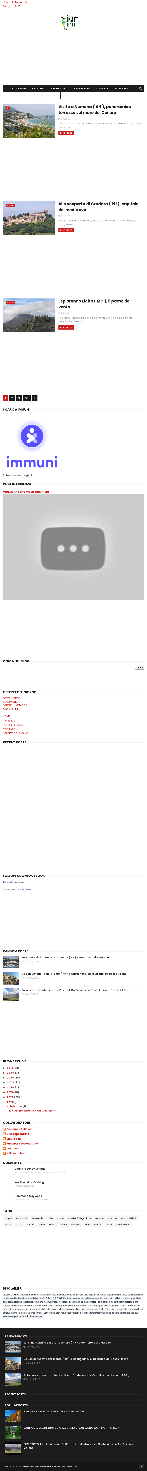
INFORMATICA (11, 702)
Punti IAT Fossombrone (22, 1143)
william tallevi (15, 1153)
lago (87, 1224)
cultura (30, 1224)
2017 (10, 1082)
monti (52, 1224)
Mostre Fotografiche (15, 2)
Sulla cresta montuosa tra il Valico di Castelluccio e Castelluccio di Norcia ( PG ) (75, 990)
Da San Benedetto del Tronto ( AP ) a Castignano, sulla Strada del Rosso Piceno (74, 974)
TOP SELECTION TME (18, 95)
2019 (10, 1092)
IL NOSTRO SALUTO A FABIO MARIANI (32, 1110)
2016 (10, 1077)
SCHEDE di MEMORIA (15, 705)
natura (8, 1224)
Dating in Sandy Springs (30, 1168)
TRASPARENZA (81, 88)
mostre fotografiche (79, 1218)
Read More (66, 132)
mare (42, 1224)
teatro (109, 1224)
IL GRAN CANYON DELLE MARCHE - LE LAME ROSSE (53, 1411)
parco (64, 1224)
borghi (10, 205)
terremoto (38, 1218)
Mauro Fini (13, 1139)
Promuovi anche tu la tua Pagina (17, 889)
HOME (6, 716)
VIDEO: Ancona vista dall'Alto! (26, 492)
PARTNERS (121, 88)
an (8, 108)
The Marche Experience (13, 882)
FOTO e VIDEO (11, 698)
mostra (99, 1218)
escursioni (21, 1218)
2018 (10, 1087)
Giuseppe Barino (17, 1134)
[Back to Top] (141, 1466)
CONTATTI (102, 88)
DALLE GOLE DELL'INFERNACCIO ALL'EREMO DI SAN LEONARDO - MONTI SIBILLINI (71, 1428)
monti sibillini (128, 1218)
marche (112, 1218)
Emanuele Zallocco (19, 1129)
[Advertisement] (73, 56)
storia (60, 1218)
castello (75, 1224)
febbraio (16, 1106)
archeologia (123, 1224)
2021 (10, 1102)
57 (27, 398)
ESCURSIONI (58, 88)
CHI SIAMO (39, 88)
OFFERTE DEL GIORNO (16, 733)
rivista (97, 1224)
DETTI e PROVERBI (13, 725)
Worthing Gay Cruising (29, 1182)
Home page (19, 88)
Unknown (12, 1148)
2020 (10, 1097)
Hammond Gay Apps (28, 1196)
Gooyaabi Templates (65, 1466)
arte (50, 1218)
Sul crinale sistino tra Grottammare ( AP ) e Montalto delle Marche (65, 957)
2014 (10, 1068)
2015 (10, 1073)
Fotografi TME (11, 6)
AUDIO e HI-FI (11, 709)
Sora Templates (25, 1466)
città (19, 1224)
